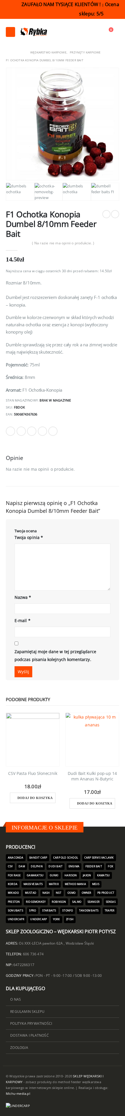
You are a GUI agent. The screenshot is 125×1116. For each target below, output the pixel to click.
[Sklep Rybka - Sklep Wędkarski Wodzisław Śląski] (33, 32)
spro (32, 910)
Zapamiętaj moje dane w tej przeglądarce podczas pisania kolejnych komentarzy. (55, 655)
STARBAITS (49, 910)
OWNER (87, 893)
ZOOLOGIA (19, 1047)
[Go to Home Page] (8, 52)
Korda (12, 884)
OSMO (71, 893)
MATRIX (54, 884)
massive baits (33, 884)
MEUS (96, 884)
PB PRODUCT (105, 893)
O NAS (15, 999)
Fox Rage (14, 875)
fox (110, 866)
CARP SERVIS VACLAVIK (99, 857)
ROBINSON (59, 902)
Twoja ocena (26, 530)
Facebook (10, 431)
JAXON (87, 875)
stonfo (67, 910)
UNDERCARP (38, 919)
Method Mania (75, 884)
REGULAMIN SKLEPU (27, 1011)
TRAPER (110, 910)
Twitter (21, 431)
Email (53, 431)
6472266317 (23, 964)
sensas (111, 902)
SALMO (76, 902)
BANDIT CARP (38, 857)
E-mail (23, 620)
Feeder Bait (93, 866)
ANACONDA (16, 857)
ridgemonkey (36, 902)
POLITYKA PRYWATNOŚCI (31, 1023)
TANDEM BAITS (89, 910)
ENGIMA (74, 866)
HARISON (71, 875)
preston (14, 902)
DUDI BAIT (56, 866)
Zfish (70, 919)
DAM (22, 866)
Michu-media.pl (18, 1094)
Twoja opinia (29, 537)
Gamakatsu (35, 875)
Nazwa (23, 597)
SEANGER (94, 902)
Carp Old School (65, 857)
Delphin (36, 866)
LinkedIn (31, 431)
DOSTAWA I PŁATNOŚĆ (29, 1035)
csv (10, 866)
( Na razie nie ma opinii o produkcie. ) (63, 243)
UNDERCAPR (16, 919)
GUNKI (54, 875)
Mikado (13, 893)
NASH (46, 893)
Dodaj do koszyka (35, 798)
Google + (42, 431)
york (56, 919)
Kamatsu (103, 875)
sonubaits (15, 910)
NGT (59, 893)
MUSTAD (30, 893)
